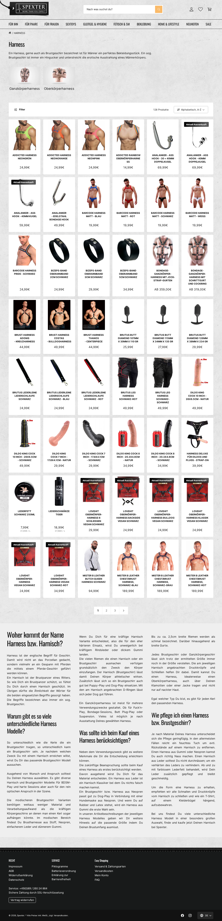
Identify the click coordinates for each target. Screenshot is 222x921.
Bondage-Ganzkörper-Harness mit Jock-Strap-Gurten (163, 275)
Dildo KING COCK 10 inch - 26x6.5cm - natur (197, 395)
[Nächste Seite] (123, 611)
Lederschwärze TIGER (59, 513)
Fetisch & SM (122, 24)
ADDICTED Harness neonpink (94, 157)
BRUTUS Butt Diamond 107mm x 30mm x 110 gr (128, 338)
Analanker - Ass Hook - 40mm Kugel (24, 215)
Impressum (15, 866)
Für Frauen (52, 24)
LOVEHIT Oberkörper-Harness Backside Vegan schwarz (128, 516)
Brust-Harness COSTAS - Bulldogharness (59, 338)
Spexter (20, 915)
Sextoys (71, 24)
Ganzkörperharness (24, 89)
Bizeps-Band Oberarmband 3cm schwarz (93, 274)
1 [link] (98, 610)
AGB (11, 871)
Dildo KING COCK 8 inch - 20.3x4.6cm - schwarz (162, 457)
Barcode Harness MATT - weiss (197, 215)
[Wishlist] (200, 9)
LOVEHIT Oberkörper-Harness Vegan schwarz (24, 580)
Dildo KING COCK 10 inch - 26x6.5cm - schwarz (24, 457)
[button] (209, 9)
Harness (19, 32)
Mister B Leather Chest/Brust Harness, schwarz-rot (197, 580)
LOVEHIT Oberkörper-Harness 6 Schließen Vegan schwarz (93, 518)
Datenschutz (16, 879)
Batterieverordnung (64, 871)
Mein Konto (102, 875)
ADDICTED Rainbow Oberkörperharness (128, 158)
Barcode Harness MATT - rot (128, 215)
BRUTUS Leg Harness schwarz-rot (128, 395)
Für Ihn (13, 24)
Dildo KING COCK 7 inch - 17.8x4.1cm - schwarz (93, 457)
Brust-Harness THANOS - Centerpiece (94, 338)
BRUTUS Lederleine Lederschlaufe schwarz (24, 395)
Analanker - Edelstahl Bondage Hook (59, 216)
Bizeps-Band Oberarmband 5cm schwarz (128, 274)
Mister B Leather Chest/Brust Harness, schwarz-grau (163, 580)
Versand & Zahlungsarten (110, 866)
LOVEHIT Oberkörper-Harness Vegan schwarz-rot (59, 580)
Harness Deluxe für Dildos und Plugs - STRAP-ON (197, 457)
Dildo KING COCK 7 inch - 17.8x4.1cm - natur (59, 457)
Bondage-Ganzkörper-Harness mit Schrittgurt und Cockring (197, 277)
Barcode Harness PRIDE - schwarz (24, 272)
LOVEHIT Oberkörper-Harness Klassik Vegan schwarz (197, 516)
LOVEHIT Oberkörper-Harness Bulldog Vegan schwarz (162, 516)
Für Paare (31, 24)
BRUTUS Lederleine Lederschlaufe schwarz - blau (59, 395)
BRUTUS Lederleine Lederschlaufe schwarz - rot (94, 395)
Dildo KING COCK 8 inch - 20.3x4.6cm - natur (128, 457)
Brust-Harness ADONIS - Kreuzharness (24, 338)
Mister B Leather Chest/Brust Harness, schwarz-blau (128, 580)
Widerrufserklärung (21, 875)
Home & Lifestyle (168, 24)
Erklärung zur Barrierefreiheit (61, 877)
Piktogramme (60, 866)
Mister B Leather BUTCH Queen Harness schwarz (94, 578)
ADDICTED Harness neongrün (24, 157)
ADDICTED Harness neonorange (59, 157)
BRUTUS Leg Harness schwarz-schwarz (162, 397)
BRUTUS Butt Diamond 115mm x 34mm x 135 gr (163, 338)
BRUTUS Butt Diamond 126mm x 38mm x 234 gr (197, 338)
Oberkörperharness (59, 89)
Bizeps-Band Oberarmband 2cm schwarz (59, 274)
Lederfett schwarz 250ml (24, 513)
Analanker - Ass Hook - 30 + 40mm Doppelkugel (163, 158)
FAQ (97, 879)
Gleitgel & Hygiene (95, 24)
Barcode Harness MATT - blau (93, 215)
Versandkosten (104, 871)
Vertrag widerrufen (22, 900)
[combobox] (123, 9)
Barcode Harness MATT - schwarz (162, 215)
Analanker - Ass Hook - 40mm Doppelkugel (197, 158)
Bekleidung (144, 24)
